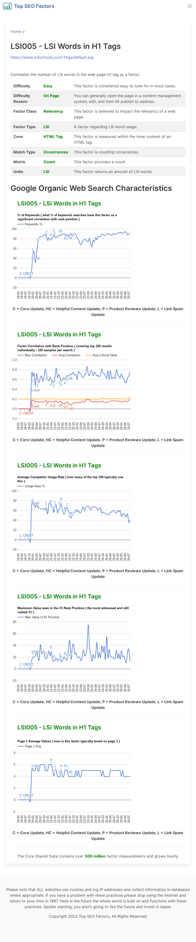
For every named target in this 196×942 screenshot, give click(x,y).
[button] (190, 6)
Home (16, 31)
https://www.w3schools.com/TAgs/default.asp (52, 57)
